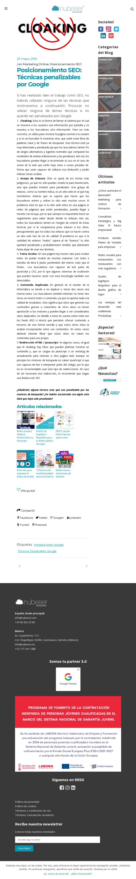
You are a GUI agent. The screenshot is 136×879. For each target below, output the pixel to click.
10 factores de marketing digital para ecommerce (45, 473)
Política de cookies (25, 806)
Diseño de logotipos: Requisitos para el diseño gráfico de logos (44, 437)
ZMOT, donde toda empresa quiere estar (63, 434)
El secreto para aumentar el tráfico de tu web (25, 473)
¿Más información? (81, 873)
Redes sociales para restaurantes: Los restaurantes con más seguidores (109, 261)
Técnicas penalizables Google (37, 551)
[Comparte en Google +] (57, 517)
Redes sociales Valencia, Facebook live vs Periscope (25, 436)
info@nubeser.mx (25, 644)
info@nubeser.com (25, 617)
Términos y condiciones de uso (33, 810)
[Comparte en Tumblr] (23, 524)
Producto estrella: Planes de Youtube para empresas (109, 242)
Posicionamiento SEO (65, 64)
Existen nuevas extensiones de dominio (63, 473)
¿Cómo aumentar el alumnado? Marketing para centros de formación (109, 199)
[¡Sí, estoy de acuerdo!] (131, 870)
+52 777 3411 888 (25, 649)
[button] (11, 8)
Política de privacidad (27, 801)
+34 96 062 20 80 (25, 622)
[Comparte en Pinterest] (39, 524)
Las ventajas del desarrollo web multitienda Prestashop (109, 309)
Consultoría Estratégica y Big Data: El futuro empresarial (109, 223)
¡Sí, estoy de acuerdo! (56, 873)
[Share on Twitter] (41, 517)
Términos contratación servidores (34, 815)
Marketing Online (36, 64)
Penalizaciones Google (49, 544)
